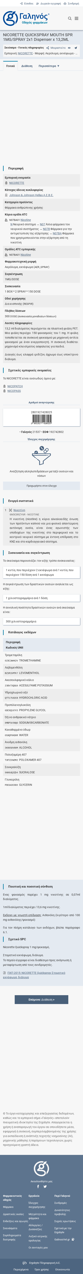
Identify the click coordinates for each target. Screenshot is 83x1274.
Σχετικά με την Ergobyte (63, 1230)
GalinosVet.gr (62, 1239)
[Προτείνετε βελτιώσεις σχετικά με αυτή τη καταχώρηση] (76, 47)
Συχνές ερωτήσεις (65, 1221)
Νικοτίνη (19, 510)
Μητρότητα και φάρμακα (37, 1215)
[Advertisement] (41, 115)
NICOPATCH (15, 386)
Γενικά (10, 66)
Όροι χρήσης (42, 1269)
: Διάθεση (41, 999)
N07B (46, 229)
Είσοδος (28, 3)
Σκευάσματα (10, 1228)
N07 (42, 224)
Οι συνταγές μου (38, 1247)
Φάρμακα (8, 1206)
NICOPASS (14, 390)
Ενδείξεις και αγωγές (15, 1221)
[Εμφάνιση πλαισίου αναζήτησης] (69, 18)
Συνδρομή (72, 3)
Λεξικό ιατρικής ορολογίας (38, 1238)
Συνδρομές (60, 1202)
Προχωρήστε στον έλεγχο (42, 485)
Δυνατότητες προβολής (62, 1211)
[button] (38, 1186)
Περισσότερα (47, 66)
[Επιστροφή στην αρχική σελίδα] (41, 1172)
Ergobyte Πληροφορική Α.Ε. (44, 1262)
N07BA (57, 233)
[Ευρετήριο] (69, 47)
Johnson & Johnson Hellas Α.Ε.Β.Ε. (31, 195)
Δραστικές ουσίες (13, 1213)
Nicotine (26, 219)
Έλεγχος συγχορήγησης (37, 1204)
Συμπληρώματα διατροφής (12, 1237)
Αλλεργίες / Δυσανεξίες (36, 1227)
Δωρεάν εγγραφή (50, 3)
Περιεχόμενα (20, 1269)
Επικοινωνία (62, 1269)
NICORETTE (25, 53)
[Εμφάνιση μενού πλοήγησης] (76, 18)
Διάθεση (26, 66)
